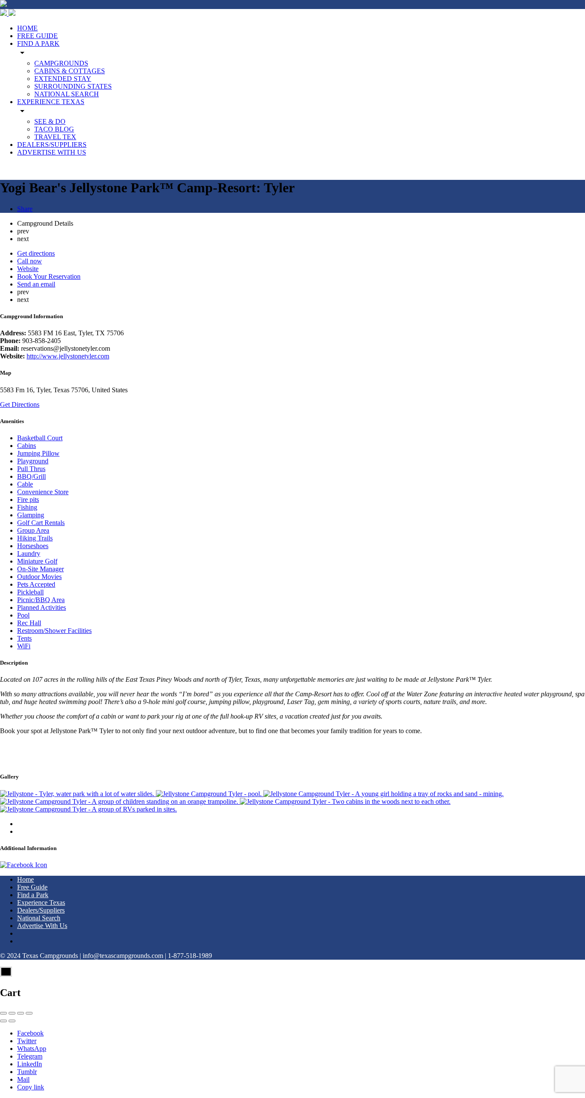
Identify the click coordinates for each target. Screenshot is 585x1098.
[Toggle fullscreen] (20, 1013)
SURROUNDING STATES (73, 86)
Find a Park (32, 894)
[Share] (12, 1013)
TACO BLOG (54, 129)
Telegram (29, 1056)
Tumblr (27, 1071)
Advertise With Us (42, 925)
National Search (38, 918)
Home (25, 879)
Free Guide (32, 887)
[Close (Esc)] (3, 1013)
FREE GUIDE (37, 35)
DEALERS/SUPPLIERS (52, 144)
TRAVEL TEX (55, 136)
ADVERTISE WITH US (51, 152)
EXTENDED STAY (62, 78)
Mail (23, 1079)
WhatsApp (31, 1048)
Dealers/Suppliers (41, 910)
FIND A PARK (38, 43)
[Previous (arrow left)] (3, 1021)
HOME (27, 28)
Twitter (26, 1040)
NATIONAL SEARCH (66, 94)
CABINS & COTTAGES (69, 71)
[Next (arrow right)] (12, 1021)
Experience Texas (41, 902)
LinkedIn (29, 1064)
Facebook (30, 1033)
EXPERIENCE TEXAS (50, 101)
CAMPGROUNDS (61, 63)
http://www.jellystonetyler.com (68, 356)
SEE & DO (50, 121)
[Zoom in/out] (29, 1013)
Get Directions (19, 404)
